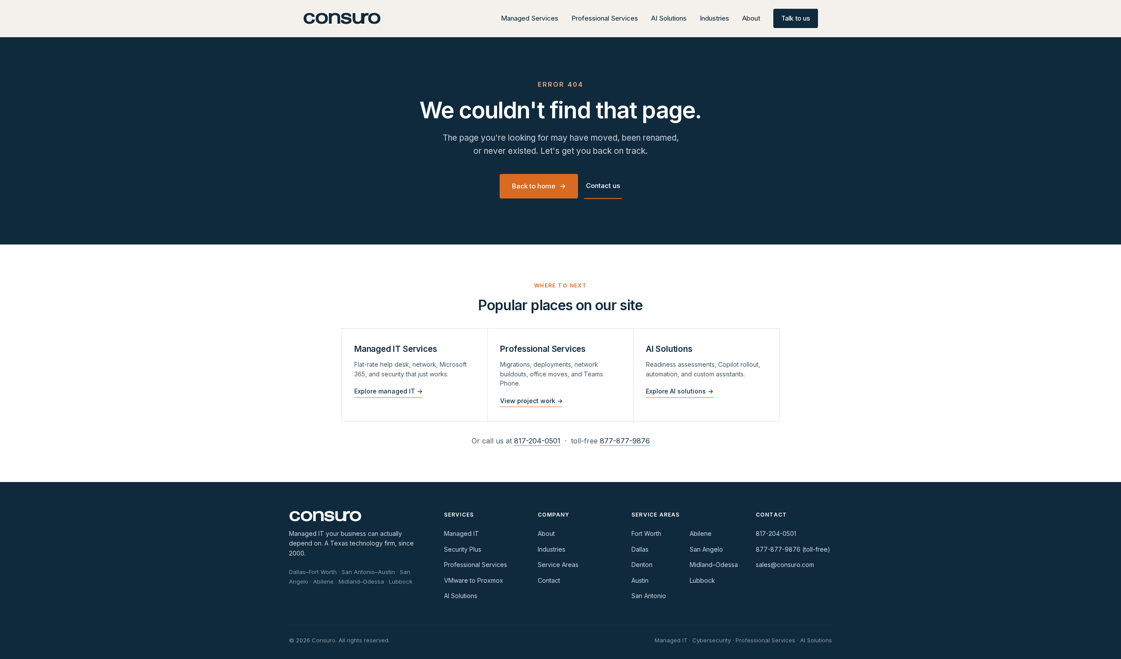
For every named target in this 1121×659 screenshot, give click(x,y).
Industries (714, 18)
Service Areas (558, 564)
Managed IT (461, 533)
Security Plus (462, 549)
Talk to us (795, 18)
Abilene (701, 533)
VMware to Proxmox (473, 580)
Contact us (603, 185)
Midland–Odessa (714, 564)
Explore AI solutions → (679, 391)
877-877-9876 (625, 440)
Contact (549, 580)
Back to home (539, 186)
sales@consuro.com (785, 564)
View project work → (531, 400)
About (751, 18)
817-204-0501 (537, 440)
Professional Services (604, 18)
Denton (641, 564)
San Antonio (648, 595)
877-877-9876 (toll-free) (793, 549)
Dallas (640, 549)
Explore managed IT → (388, 391)
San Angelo (706, 549)
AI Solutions (669, 18)
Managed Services (529, 18)
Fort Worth (646, 533)
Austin (640, 580)
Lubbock (702, 580)
